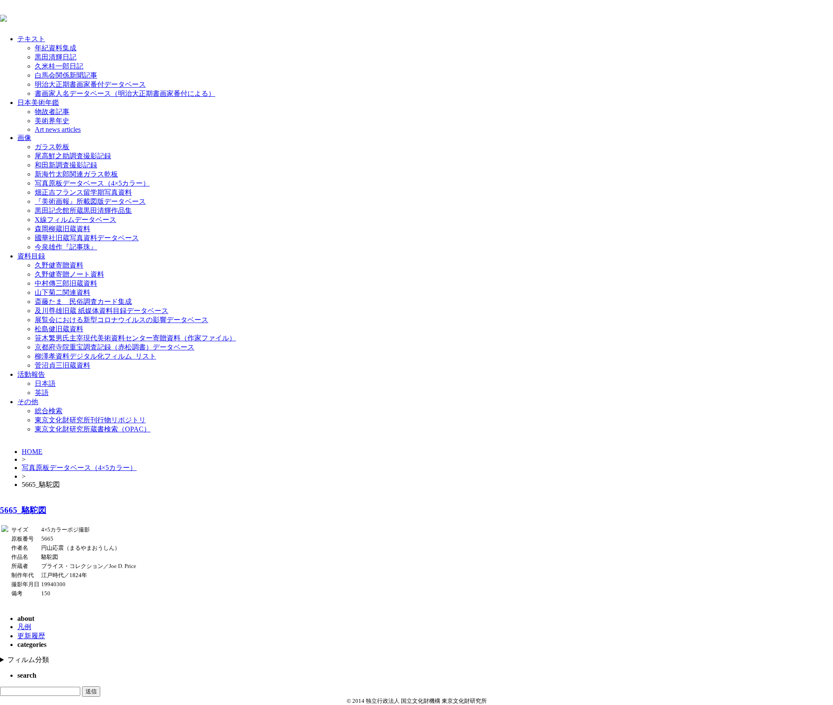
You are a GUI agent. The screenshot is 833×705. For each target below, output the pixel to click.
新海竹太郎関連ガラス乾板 (76, 174)
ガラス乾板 (52, 146)
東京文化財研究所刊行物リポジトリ (90, 420)
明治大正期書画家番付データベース (90, 84)
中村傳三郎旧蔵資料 (66, 283)
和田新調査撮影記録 (66, 165)
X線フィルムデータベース (75, 219)
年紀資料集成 (55, 48)
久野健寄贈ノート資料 (69, 274)
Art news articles (58, 129)
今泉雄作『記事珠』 (66, 247)
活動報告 (31, 374)
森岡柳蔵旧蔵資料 (62, 228)
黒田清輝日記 (55, 57)
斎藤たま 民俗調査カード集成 (83, 301)
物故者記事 (52, 111)
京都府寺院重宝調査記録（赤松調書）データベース (114, 347)
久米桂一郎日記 (59, 66)
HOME (32, 451)
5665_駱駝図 (23, 510)
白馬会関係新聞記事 (66, 75)
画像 (24, 137)
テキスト (31, 38)
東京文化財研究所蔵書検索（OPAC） (93, 429)
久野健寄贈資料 (59, 265)
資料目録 (31, 256)
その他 (27, 401)
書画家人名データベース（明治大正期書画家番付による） (125, 93)
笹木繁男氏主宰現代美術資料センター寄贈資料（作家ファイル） (135, 338)
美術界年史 (52, 120)
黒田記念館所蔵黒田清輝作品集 (83, 210)
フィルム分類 (28, 659)
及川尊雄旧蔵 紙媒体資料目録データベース (101, 310)
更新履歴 (31, 636)
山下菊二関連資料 (62, 292)
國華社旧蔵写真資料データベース (87, 238)
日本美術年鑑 (38, 102)
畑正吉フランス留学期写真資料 (83, 192)
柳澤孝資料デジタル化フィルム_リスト (95, 356)
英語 (42, 392)
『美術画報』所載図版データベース (90, 201)
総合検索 (48, 411)
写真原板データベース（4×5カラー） (92, 183)
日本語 (45, 383)
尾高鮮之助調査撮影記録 (73, 156)
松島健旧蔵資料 (59, 329)
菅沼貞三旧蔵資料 (62, 365)
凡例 (24, 626)
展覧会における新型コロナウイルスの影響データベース (121, 319)
